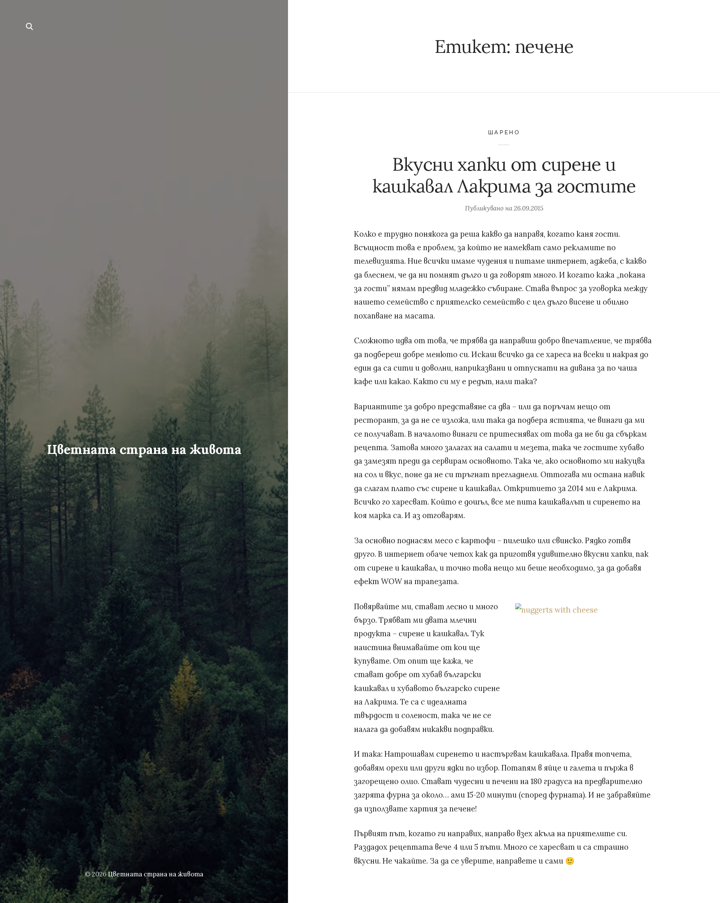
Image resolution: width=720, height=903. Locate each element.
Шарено (504, 132)
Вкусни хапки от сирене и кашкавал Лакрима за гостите (504, 175)
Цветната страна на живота (144, 449)
